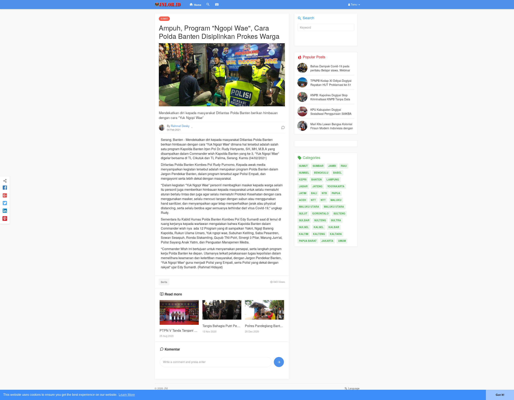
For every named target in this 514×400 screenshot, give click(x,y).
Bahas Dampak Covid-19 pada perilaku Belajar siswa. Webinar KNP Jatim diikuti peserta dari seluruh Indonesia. (330, 68)
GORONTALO (320, 213)
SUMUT (303, 166)
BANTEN (316, 179)
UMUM (342, 241)
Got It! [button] (500, 394)
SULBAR (304, 220)
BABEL (337, 172)
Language (353, 388)
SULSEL (304, 227)
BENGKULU (321, 172)
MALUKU (335, 200)
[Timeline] (5, 180)
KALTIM (303, 234)
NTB (324, 193)
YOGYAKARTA (335, 186)
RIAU (344, 166)
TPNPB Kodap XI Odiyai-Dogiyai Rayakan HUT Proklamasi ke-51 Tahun (330, 82)
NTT (313, 200)
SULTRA (336, 220)
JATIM (302, 193)
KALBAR (333, 227)
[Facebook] (5, 188)
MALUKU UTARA (309, 206)
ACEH (302, 200)
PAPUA (336, 193)
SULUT (303, 213)
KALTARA (336, 234)
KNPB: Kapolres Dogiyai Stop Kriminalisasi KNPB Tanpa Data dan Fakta (330, 97)
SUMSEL (304, 172)
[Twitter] (5, 203)
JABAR (303, 186)
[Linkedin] (5, 211)
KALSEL (319, 227)
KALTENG (319, 234)
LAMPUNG (332, 179)
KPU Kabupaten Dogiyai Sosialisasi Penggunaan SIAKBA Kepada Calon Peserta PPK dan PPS (330, 111)
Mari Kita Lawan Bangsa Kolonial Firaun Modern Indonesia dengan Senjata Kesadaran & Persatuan (331, 126)
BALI (314, 193)
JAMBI (332, 166)
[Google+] (5, 196)
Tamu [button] (354, 4)
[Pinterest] (5, 219)
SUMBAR (318, 166)
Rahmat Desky (180, 126)
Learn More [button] (127, 394)
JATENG (317, 186)
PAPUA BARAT (308, 241)
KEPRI (302, 179)
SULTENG (339, 213)
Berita (164, 282)
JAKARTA (327, 241)
